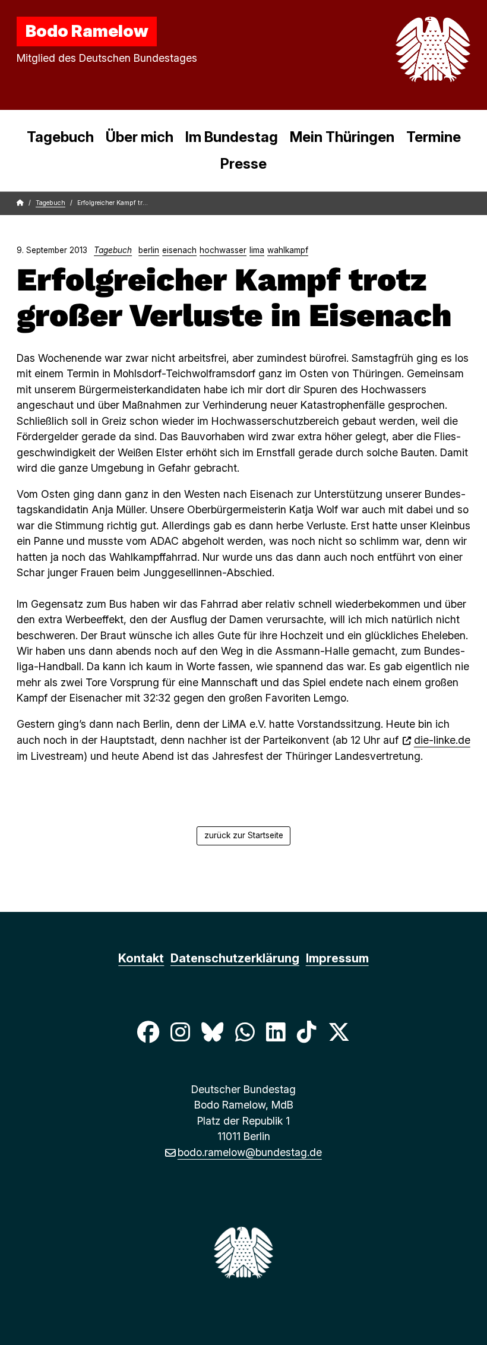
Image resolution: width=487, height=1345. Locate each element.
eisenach (179, 250)
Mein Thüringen (342, 137)
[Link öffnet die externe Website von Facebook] (148, 1032)
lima (256, 250)
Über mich (139, 137)
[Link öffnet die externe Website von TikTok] (306, 1032)
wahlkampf (287, 250)
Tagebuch (60, 137)
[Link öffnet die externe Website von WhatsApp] (244, 1032)
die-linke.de (442, 740)
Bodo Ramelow (87, 31)
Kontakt (141, 958)
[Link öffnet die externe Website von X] (339, 1032)
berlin (148, 250)
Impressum (337, 958)
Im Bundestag (231, 137)
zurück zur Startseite (243, 835)
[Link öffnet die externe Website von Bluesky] (212, 1032)
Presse (243, 163)
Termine (433, 137)
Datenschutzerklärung (234, 958)
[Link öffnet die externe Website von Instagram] (180, 1032)
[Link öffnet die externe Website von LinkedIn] (275, 1032)
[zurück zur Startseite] (405, 49)
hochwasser (223, 250)
